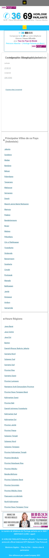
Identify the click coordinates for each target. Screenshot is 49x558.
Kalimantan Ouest (11, 398)
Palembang (8, 177)
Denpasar (8, 297)
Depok (7, 198)
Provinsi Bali (9, 403)
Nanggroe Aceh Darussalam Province (19, 387)
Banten (7, 343)
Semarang (8, 193)
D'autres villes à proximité (14, 89)
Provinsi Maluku (10, 469)
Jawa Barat (8, 326)
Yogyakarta (8, 248)
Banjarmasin (9, 259)
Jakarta (7, 149)
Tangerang (8, 182)
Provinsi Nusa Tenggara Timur (16, 507)
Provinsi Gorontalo (11, 485)
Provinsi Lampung (11, 381)
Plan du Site (26, 547)
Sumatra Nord (9, 354)
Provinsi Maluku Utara (13, 491)
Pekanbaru (8, 237)
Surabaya (8, 155)
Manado (7, 281)
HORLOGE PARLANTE (12, 539)
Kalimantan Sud (10, 414)
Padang (7, 215)
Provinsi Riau (9, 370)
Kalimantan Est (10, 419)
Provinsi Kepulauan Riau (13, 463)
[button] (25, 2)
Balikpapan (8, 286)
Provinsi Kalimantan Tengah (15, 452)
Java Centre (9, 332)
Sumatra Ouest (10, 376)
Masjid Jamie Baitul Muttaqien (16, 204)
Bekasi (7, 171)
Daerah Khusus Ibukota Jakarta (16, 348)
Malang (7, 231)
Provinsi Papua (10, 430)
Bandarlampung (10, 220)
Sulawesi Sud (9, 359)
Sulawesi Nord (10, 441)
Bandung (7, 166)
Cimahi (7, 270)
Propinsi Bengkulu (11, 458)
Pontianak (8, 275)
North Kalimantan (11, 502)
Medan (7, 160)
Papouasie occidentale (13, 496)
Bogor (6, 226)
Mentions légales (12, 547)
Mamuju (7, 209)
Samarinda (8, 308)
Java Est (7, 337)
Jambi (6, 291)
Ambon (7, 302)
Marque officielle (28, 539)
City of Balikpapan (11, 242)
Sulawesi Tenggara (11, 447)
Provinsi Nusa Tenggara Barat (16, 392)
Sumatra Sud (9, 365)
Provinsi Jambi (10, 425)
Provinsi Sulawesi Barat (13, 480)
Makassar (8, 188)
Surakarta (8, 264)
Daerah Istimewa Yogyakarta (15, 408)
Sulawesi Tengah (11, 436)
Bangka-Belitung (10, 474)
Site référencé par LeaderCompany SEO (24, 555)
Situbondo (8, 253)
